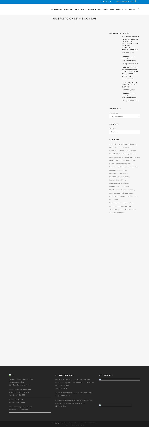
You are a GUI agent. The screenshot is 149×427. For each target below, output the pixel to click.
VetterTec (90, 117)
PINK (43, 97)
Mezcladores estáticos (118, 193)
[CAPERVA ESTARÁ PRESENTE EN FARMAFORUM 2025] (32, 51)
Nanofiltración (63, 66)
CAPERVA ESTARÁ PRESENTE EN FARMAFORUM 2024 (77, 72)
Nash (131, 193)
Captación (74, 171)
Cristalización (130, 151)
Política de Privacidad (75, 423)
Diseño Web (80, 425)
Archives (112, 128)
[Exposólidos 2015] (32, 301)
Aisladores (27, 265)
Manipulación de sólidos (83, 114)
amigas (72, 425)
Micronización (28, 97)
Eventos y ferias (31, 317)
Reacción (134, 196)
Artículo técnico (83, 291)
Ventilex (83, 117)
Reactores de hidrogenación (121, 203)
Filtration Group (75, 60)
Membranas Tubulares (118, 190)
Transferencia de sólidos (77, 66)
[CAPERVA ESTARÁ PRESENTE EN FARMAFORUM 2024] (78, 38)
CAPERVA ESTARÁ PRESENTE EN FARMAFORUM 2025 (31, 102)
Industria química (27, 94)
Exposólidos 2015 (23, 324)
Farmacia (90, 266)
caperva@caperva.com (124, 1)
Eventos (122, 154)
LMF (121, 180)
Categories (113, 113)
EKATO (43, 80)
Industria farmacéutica (78, 63)
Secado (47, 97)
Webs (67, 425)
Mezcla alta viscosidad (40, 94)
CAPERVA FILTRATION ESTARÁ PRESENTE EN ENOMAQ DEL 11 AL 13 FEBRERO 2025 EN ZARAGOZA (130, 71)
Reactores (113, 200)
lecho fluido (114, 180)
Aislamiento (35, 265)
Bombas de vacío (116, 147)
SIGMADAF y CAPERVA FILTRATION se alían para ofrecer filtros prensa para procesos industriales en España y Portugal (130, 43)
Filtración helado (18, 86)
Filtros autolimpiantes (124, 164)
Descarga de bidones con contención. (76, 356)
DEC (40, 80)
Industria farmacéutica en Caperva (76, 277)
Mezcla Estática (17, 97)
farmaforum (134, 157)
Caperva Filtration (33, 80)
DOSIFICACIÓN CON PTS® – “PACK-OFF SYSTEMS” (129, 85)
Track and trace (71, 272)
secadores (61, 117)
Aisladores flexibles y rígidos (78, 301)
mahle (126, 180)
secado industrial (124, 206)
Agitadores (36, 77)
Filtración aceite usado (27, 83)
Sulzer (121, 209)
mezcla (131, 190)
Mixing (39, 97)
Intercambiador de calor (119, 177)
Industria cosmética (33, 91)
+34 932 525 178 (105, 1)
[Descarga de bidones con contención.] (78, 325)
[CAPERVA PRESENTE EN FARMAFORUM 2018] (32, 246)
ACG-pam (82, 264)
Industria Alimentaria (19, 91)
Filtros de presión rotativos (31, 89)
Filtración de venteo (41, 83)
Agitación (29, 77)
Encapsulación (82, 266)
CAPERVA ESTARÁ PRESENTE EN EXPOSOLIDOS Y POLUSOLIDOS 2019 (77, 183)
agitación (113, 144)
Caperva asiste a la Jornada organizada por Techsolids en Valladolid (78, 124)
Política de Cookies (90, 423)
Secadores (113, 209)
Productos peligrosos (81, 297)
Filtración (15, 83)
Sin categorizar (25, 183)
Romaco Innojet (20, 271)
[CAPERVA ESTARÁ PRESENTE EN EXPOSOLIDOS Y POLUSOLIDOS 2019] (78, 151)
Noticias (112, 196)
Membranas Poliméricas (119, 187)
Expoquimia (131, 154)
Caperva (23, 80)
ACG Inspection (74, 264)
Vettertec (120, 213)
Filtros (19, 89)
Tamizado (69, 117)
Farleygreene (79, 112)
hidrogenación (132, 167)
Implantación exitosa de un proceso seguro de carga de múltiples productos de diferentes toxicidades (77, 217)
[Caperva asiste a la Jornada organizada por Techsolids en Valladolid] (78, 95)
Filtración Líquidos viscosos (33, 86)
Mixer (35, 97)
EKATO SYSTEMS (40, 174)
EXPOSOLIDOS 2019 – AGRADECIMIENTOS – (26, 188)
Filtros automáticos (117, 167)
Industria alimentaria (117, 170)
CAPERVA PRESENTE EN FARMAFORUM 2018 (27, 276)
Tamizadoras (76, 117)
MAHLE (38, 317)
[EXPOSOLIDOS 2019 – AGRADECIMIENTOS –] (32, 153)
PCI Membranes (123, 196)
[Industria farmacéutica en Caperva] (78, 245)
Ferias (111, 160)
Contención (70, 266)
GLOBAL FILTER (45, 89)
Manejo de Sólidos (69, 114)
